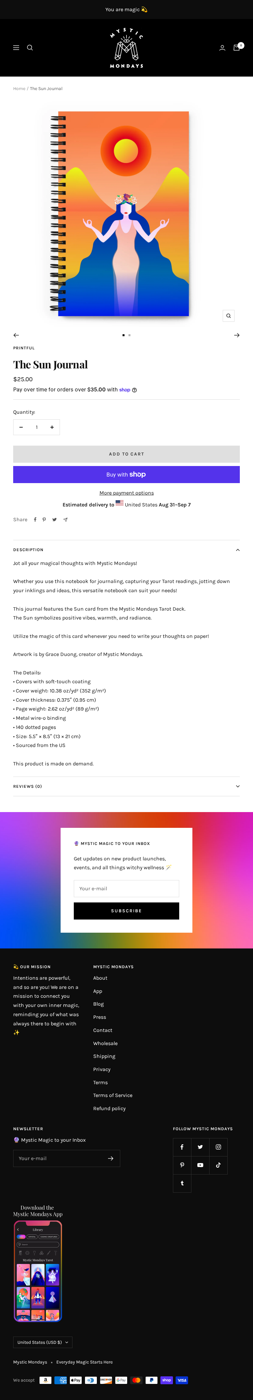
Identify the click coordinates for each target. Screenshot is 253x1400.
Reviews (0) (27, 786)
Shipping (104, 1056)
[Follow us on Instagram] (218, 1147)
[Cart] (236, 48)
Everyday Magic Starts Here (84, 1362)
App (97, 991)
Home (19, 88)
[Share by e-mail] (65, 520)
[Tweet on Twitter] (54, 519)
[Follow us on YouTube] (200, 1165)
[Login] (222, 48)
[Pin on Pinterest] (44, 519)
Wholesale (105, 1043)
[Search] (30, 48)
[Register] (111, 1158)
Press (99, 1017)
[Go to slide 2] (129, 335)
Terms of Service (112, 1095)
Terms (100, 1082)
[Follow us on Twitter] (200, 1147)
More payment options (126, 493)
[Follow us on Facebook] (182, 1147)
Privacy (101, 1069)
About (100, 978)
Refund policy (109, 1108)
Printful (24, 347)
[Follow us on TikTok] (218, 1165)
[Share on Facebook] (35, 519)
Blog (98, 1004)
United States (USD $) (39, 1342)
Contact (102, 1030)
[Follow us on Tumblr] (182, 1183)
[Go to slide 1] (124, 335)
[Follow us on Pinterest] (182, 1165)
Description (28, 549)
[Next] (237, 335)
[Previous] (16, 335)
